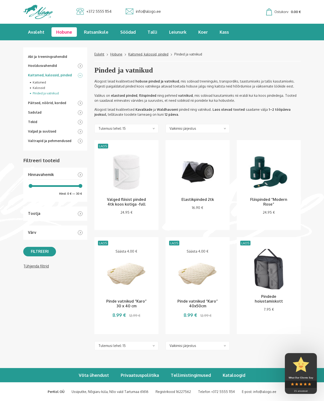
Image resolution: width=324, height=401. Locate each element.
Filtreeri (40, 251)
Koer (203, 32)
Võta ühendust (94, 375)
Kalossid (39, 88)
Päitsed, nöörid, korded (47, 103)
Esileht (99, 54)
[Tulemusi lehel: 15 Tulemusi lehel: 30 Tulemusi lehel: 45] (126, 128)
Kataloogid (234, 375)
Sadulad (35, 112)
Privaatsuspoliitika (140, 375)
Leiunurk (177, 32)
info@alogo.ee (264, 392)
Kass (224, 32)
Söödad (128, 32)
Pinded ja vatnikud (46, 93)
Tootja (34, 213)
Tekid (32, 122)
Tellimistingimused (191, 375)
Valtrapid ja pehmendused (49, 141)
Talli (152, 32)
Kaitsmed (39, 82)
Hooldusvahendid (42, 66)
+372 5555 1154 (223, 392)
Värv (32, 232)
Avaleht (36, 32)
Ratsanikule (96, 32)
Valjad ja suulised (42, 131)
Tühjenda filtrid (36, 266)
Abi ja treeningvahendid (47, 57)
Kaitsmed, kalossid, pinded (50, 75)
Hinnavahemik (41, 174)
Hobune (64, 32)
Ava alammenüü (80, 66)
